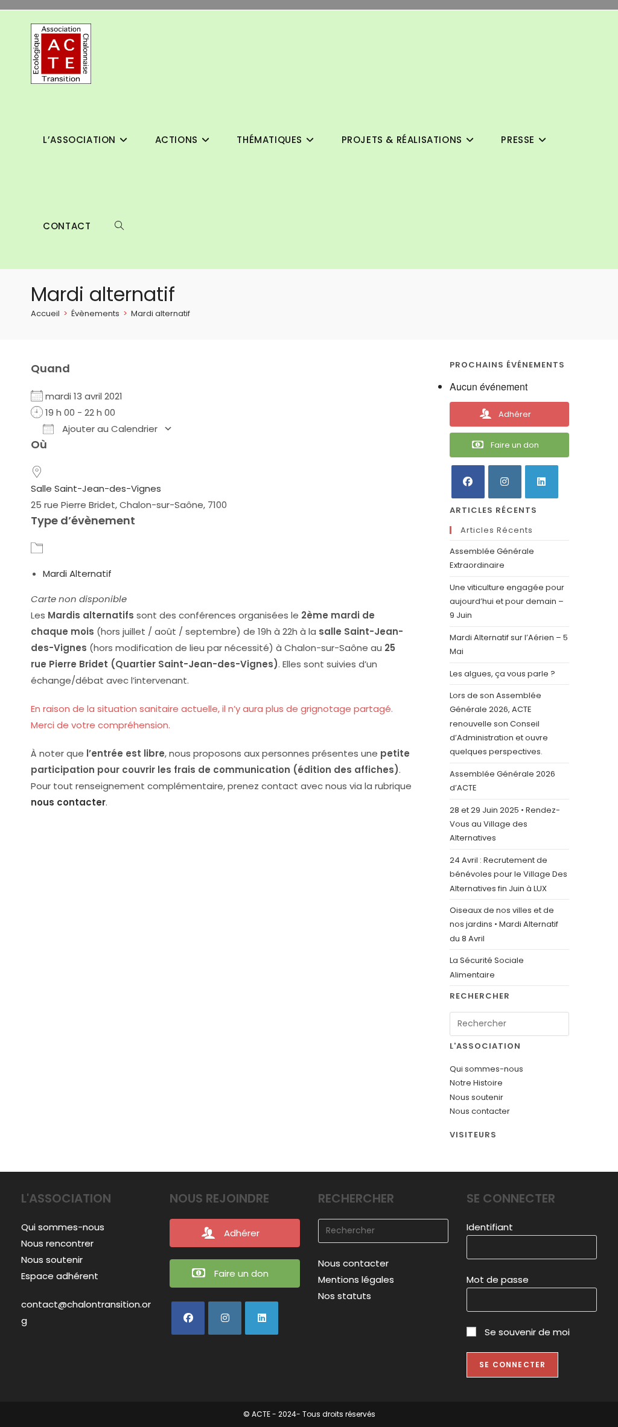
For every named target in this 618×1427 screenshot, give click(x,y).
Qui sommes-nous (486, 1069)
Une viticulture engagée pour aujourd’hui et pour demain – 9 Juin (507, 601)
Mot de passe (498, 1279)
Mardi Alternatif (77, 573)
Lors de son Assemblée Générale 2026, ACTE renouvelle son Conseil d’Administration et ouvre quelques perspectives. (499, 724)
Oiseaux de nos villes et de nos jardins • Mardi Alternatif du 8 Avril (504, 924)
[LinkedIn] (541, 481)
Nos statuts (344, 1295)
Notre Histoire (476, 1083)
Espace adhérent (59, 1276)
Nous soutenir (476, 1097)
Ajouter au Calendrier (109, 428)
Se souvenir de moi (526, 1332)
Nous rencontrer (57, 1243)
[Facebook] (468, 481)
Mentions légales (356, 1279)
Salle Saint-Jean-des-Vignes (96, 488)
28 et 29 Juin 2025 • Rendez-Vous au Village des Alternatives (505, 824)
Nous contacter (480, 1111)
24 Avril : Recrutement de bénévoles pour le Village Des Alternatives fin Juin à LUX (508, 874)
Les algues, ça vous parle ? (503, 673)
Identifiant (490, 1227)
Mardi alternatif (160, 313)
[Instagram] (504, 481)
